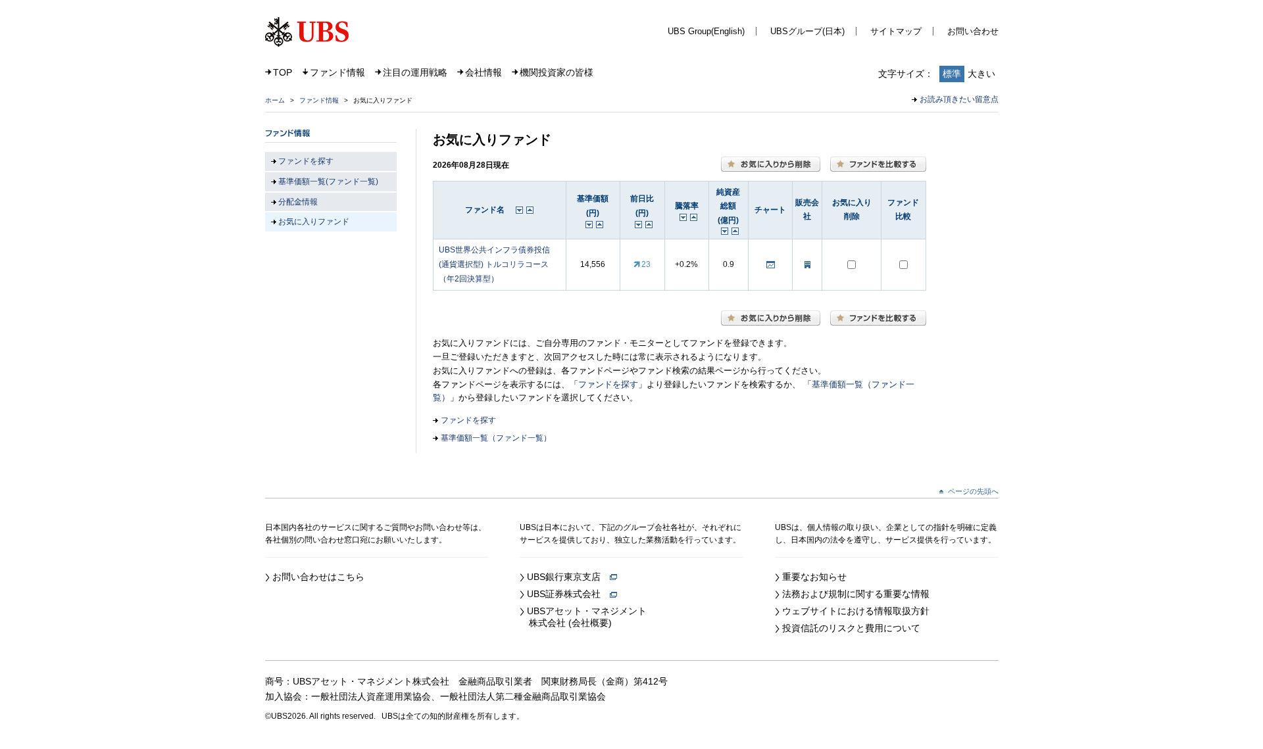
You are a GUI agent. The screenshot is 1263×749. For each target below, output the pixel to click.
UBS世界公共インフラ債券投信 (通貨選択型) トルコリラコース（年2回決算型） (494, 264)
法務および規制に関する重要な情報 (855, 594)
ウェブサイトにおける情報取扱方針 (855, 611)
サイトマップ (896, 31)
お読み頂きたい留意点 (959, 99)
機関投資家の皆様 (556, 72)
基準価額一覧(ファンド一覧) (328, 181)
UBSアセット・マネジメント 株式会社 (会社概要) (583, 617)
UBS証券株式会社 (568, 594)
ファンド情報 (337, 72)
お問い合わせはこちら (318, 576)
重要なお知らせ (814, 576)
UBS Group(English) (706, 31)
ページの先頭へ (973, 491)
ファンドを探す (608, 384)
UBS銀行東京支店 (568, 576)
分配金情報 (298, 201)
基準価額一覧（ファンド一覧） (496, 438)
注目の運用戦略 (415, 72)
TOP (282, 72)
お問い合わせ (973, 31)
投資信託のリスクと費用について (851, 628)
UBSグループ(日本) (807, 31)
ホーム (275, 100)
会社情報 (483, 72)
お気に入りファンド (313, 221)
